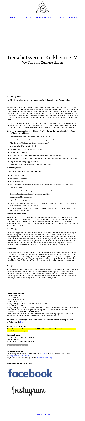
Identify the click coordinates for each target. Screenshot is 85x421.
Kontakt (72, 17)
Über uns (59, 17)
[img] (42, 7)
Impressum (38, 414)
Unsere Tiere (24, 17)
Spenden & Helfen (42, 17)
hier (22, 322)
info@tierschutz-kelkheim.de (19, 356)
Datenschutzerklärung (44, 358)
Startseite (11, 17)
